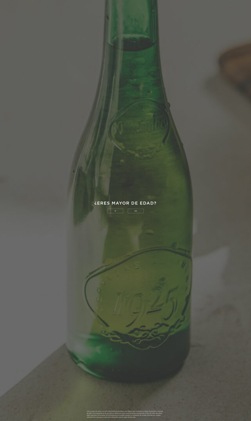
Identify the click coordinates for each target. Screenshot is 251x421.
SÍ (115, 211)
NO (135, 211)
